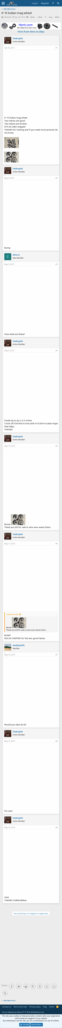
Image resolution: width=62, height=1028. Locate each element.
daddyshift (19, 645)
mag (50, 17)
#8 (57, 741)
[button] (3, 3)
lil (45, 17)
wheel (57, 17)
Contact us (6, 1006)
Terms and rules (20, 1006)
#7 (57, 655)
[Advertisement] (31, 82)
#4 (57, 350)
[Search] (58, 3)
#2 (57, 178)
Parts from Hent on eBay (31, 31)
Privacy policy (35, 1006)
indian (39, 17)
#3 (57, 264)
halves (32, 17)
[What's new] (53, 3)
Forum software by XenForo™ (23, 1012)
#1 (57, 48)
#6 (57, 543)
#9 (57, 827)
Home (51, 1006)
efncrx (16, 254)
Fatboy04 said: (12, 614)
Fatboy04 (7, 17)
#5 (57, 446)
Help (45, 1006)
